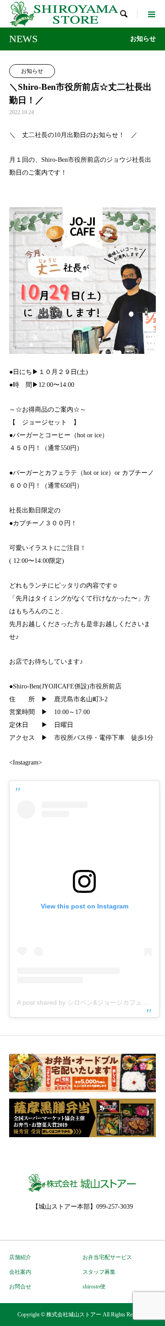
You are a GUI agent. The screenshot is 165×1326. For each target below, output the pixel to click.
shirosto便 (93, 1286)
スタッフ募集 (99, 1272)
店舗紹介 (20, 1257)
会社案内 (20, 1272)
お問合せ (20, 1286)
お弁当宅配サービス (107, 1257)
